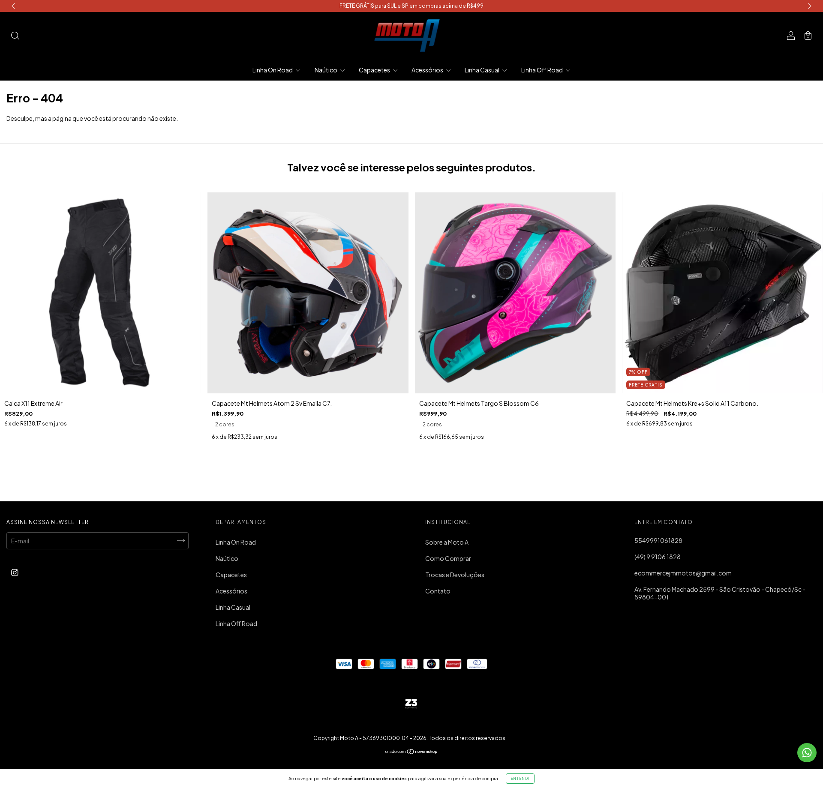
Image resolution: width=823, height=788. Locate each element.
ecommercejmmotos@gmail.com (683, 573)
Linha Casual (482, 70)
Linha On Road (273, 70)
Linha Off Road (542, 70)
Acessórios (428, 70)
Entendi (520, 778)
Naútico (326, 70)
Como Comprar (448, 558)
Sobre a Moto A (447, 542)
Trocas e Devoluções (454, 574)
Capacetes (375, 70)
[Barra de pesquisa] (15, 36)
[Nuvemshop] (412, 752)
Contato (438, 591)
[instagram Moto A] (14, 572)
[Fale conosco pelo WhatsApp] (807, 752)
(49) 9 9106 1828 (657, 556)
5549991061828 (658, 540)
